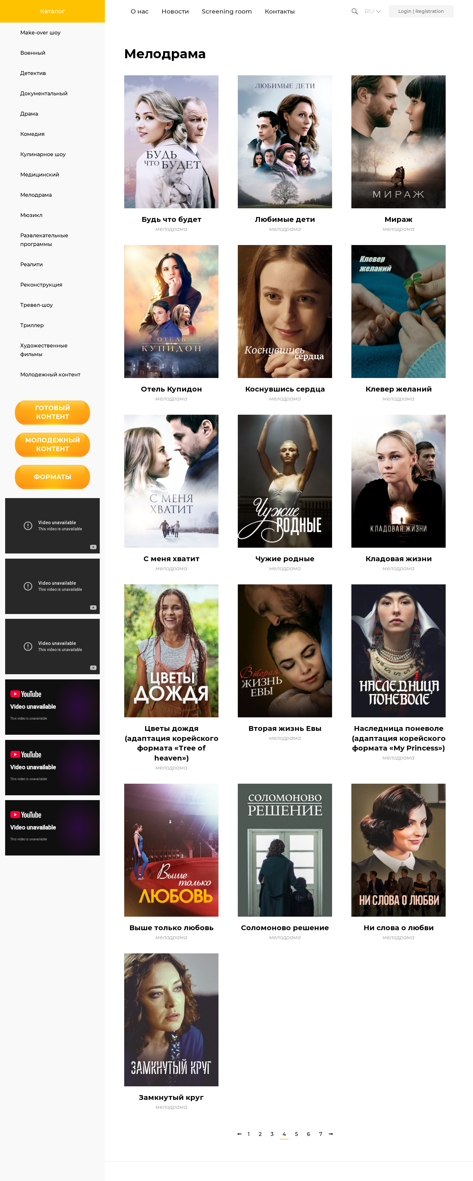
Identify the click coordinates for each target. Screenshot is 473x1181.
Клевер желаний (399, 389)
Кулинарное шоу (43, 154)
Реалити (31, 264)
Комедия (32, 134)
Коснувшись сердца (285, 389)
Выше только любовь (171, 927)
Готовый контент (52, 412)
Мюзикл (31, 215)
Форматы (52, 477)
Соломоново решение (285, 927)
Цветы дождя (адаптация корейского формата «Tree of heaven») (171, 743)
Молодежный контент (50, 375)
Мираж (399, 219)
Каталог (52, 11)
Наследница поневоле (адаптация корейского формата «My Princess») (399, 738)
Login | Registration (421, 11)
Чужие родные (284, 558)
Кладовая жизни (399, 558)
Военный (32, 53)
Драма (29, 114)
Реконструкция (41, 285)
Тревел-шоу (36, 305)
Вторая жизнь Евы (284, 728)
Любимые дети (285, 219)
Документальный (44, 93)
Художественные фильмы (44, 350)
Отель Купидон (171, 389)
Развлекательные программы (44, 239)
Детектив (33, 73)
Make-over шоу (40, 33)
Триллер (32, 325)
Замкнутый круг (171, 1097)
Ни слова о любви (399, 927)
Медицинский (39, 175)
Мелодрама (36, 195)
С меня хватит (171, 558)
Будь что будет (171, 219)
